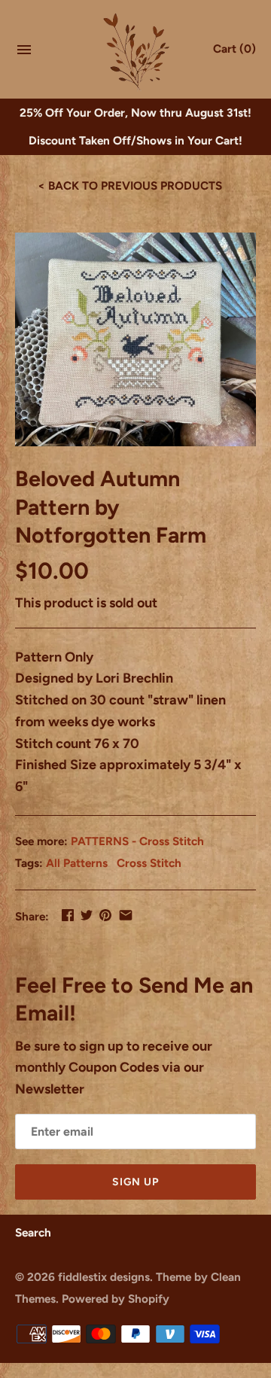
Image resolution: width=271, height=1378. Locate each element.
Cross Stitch (149, 863)
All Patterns (77, 863)
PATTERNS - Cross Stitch (137, 841)
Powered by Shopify (115, 1298)
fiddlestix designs (104, 1277)
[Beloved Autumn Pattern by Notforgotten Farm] (135, 339)
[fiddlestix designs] (136, 50)
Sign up (135, 1182)
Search (33, 1232)
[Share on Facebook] (68, 915)
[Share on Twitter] (87, 915)
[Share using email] (125, 915)
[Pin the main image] (105, 915)
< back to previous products (130, 185)
